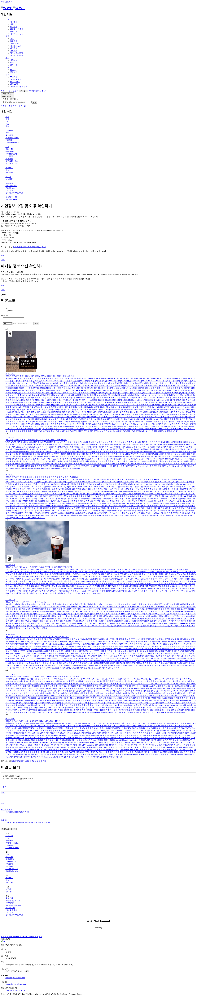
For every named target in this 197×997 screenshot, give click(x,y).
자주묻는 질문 (6, 91)
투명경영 (13, 27)
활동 (7, 36)
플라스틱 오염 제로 (13, 905)
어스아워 (13, 51)
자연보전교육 (10, 861)
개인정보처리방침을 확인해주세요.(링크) (29, 247)
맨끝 (45, 761)
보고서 (13, 70)
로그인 (15, 91)
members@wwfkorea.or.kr (15, 978)
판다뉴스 (13, 65)
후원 (7, 75)
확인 (4, 787)
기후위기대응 (10, 903)
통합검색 (6, 102)
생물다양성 (14, 43)
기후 (12, 39)
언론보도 (13, 60)
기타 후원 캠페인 (12, 910)
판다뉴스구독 (41, 91)
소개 (7, 19)
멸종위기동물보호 (12, 900)
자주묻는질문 (32, 937)
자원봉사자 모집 (16, 34)
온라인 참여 (15, 82)
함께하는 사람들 (16, 29)
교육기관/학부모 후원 (18, 87)
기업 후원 (14, 84)
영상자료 (13, 72)
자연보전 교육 (15, 46)
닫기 (3, 255)
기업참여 (9, 864)
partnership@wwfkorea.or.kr (15, 984)
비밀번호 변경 (11, 199)
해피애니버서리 (16, 55)
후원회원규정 (6, 937)
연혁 (12, 24)
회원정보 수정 (11, 197)
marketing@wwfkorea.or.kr (15, 990)
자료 (7, 67)
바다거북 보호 (15, 79)
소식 (7, 58)
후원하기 (32, 91)
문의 (40, 937)
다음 (40, 761)
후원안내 (13, 77)
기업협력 (13, 48)
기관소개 (13, 22)
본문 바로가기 (6, 2)
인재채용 (13, 31)
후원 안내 (9, 898)
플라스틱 (13, 41)
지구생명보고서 (16, 53)
